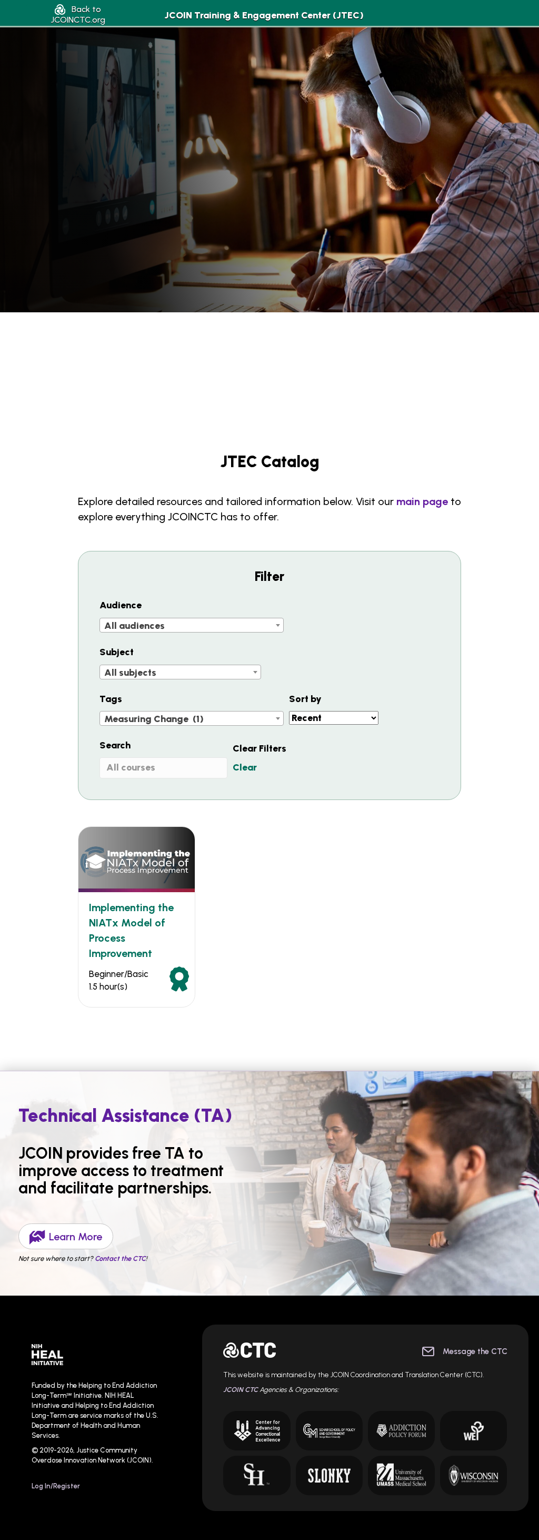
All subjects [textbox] (130, 672)
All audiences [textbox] (134, 625)
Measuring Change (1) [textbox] (154, 719)
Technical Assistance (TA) (125, 1115)
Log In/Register (56, 1486)
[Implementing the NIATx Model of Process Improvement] (136, 858)
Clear (245, 767)
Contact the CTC (120, 1258)
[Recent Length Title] (333, 718)
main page (422, 501)
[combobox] (191, 625)
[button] (77, 14)
